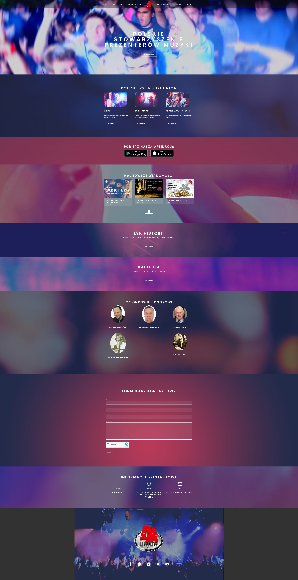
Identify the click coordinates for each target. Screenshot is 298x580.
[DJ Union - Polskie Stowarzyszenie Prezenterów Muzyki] (149, 538)
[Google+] (139, 563)
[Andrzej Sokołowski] (149, 312)
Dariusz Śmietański (118, 326)
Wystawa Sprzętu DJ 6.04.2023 (136, 200)
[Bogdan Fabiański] (180, 340)
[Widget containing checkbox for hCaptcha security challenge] (117, 443)
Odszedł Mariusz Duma (102, 200)
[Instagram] (149, 563)
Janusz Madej (179, 326)
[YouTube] (167, 563)
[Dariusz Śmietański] (118, 312)
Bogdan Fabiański (180, 353)
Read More (107, 188)
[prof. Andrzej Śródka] (118, 341)
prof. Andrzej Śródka (118, 356)
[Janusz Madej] (180, 312)
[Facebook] (130, 563)
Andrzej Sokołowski (149, 326)
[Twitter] (158, 563)
